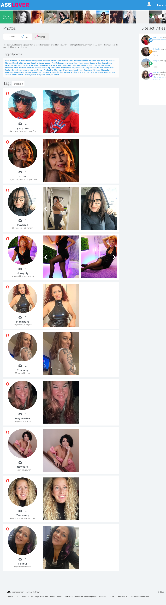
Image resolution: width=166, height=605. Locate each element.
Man (26, 37)
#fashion (9, 67)
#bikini (58, 60)
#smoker (22, 65)
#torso (51, 72)
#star (28, 72)
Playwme (22, 224)
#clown (112, 60)
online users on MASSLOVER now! (23, 592)
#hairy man (108, 67)
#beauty (41, 60)
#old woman (85, 72)
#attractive (15, 60)
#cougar (49, 74)
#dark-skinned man (21, 63)
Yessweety (22, 515)
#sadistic (88, 70)
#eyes (99, 72)
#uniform (75, 72)
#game (42, 74)
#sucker (76, 65)
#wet (16, 67)
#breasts (105, 70)
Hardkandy (158, 37)
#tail (53, 63)
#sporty (22, 72)
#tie (99, 63)
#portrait (17, 70)
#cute (107, 65)
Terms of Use (27, 597)
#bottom (32, 70)
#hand (69, 65)
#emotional (107, 63)
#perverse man (80, 67)
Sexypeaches (22, 418)
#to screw (25, 60)
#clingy (24, 70)
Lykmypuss (22, 127)
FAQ (17, 597)
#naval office (92, 65)
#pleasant (44, 65)
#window (62, 65)
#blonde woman (81, 60)
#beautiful (50, 60)
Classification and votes (139, 597)
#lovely (33, 60)
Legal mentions (41, 597)
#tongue (53, 65)
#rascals (85, 63)
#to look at (48, 70)
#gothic (29, 65)
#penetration (54, 67)
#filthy (83, 65)
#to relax (58, 70)
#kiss (64, 60)
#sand (80, 70)
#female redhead (70, 70)
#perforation (67, 67)
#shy (45, 72)
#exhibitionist (11, 65)
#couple (93, 63)
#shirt (14, 74)
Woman (41, 36)
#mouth (104, 60)
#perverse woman (95, 67)
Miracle (156, 49)
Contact (9, 597)
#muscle (22, 67)
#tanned (8, 63)
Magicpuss (22, 321)
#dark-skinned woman (41, 63)
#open (40, 70)
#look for (22, 74)
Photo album (122, 597)
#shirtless (59, 72)
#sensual (9, 72)
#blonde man (94, 60)
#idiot (36, 65)
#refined (9, 70)
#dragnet (96, 70)
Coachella (23, 176)
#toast (67, 72)
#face (93, 72)
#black (70, 60)
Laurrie (156, 72)
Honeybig (22, 273)
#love (7, 60)
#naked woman (41, 67)
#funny (101, 65)
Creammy (23, 369)
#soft (56, 74)
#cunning (78, 63)
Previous (16, 17)
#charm (59, 63)
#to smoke (68, 63)
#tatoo (40, 72)
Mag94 (156, 60)
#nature (30, 67)
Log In (160, 5)
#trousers (106, 72)
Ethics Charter (56, 597)
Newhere (22, 466)
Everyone (11, 36)
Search (111, 597)
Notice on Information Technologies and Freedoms (85, 597)
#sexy (34, 72)
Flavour (22, 563)
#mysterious (33, 74)
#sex (16, 72)
